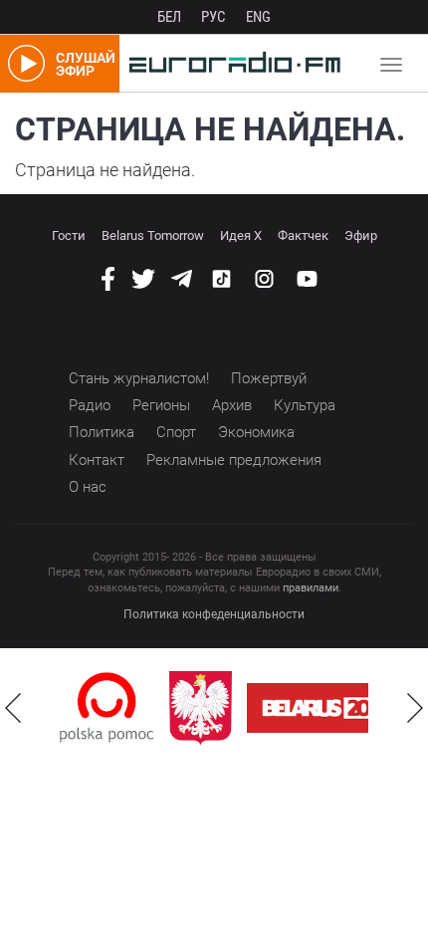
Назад (13, 708)
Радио (89, 405)
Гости (69, 235)
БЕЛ (169, 17)
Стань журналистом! (139, 378)
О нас (88, 487)
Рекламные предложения (233, 460)
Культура (304, 405)
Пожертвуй (269, 378)
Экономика (256, 432)
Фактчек (303, 235)
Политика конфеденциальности (214, 614)
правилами (310, 587)
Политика (101, 432)
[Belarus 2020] (329, 708)
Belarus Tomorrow (153, 235)
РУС (213, 17)
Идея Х (241, 235)
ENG (258, 17)
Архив (232, 405)
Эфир (360, 235)
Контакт (96, 460)
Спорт (176, 432)
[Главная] (229, 64)
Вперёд (415, 708)
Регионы (161, 405)
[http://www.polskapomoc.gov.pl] (107, 707)
